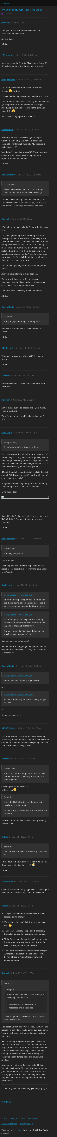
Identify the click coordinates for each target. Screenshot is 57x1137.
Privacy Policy (26, 1123)
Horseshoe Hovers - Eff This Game (21, 9)
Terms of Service (9, 1123)
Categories (14, 1118)
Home (4, 1118)
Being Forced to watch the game (18, 595)
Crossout (5, 3)
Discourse (17, 1130)
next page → (7, 1101)
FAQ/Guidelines (29, 1118)
